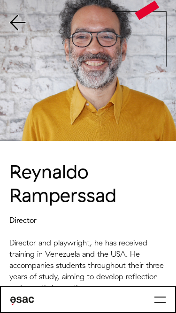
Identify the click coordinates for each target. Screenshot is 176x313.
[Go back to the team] (17, 23)
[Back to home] (147, 10)
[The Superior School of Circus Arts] (22, 301)
